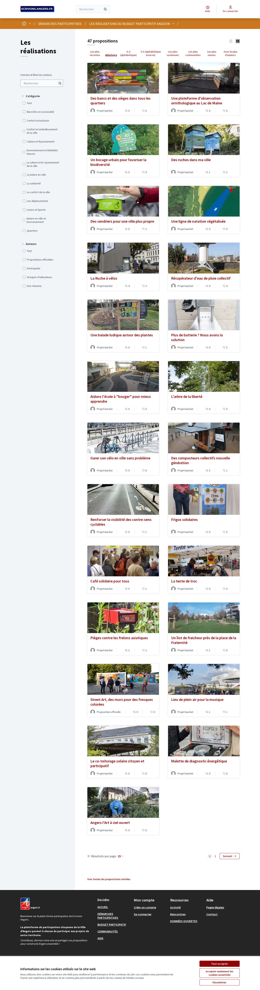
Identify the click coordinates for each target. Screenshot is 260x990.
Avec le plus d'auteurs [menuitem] (230, 53)
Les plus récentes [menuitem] (95, 53)
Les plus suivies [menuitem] (211, 53)
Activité (175, 907)
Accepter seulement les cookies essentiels (219, 973)
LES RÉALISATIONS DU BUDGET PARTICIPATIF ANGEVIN (129, 24)
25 (119, 856)
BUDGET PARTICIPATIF (111, 924)
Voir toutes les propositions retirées (108, 879)
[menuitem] (41, 83)
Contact (212, 914)
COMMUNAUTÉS (107, 931)
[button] (30, 96)
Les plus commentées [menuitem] (193, 53)
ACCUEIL (102, 907)
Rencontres (178, 914)
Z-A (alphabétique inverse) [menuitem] (151, 53)
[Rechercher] (105, 9)
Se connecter (143, 914)
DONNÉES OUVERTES (183, 921)
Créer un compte (145, 907)
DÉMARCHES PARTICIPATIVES (59, 24)
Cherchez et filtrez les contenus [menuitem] (36, 75)
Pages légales (215, 907)
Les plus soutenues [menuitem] (173, 53)
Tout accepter (219, 963)
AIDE (100, 938)
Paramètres (219, 982)
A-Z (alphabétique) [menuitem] (128, 53)
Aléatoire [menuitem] (111, 55)
